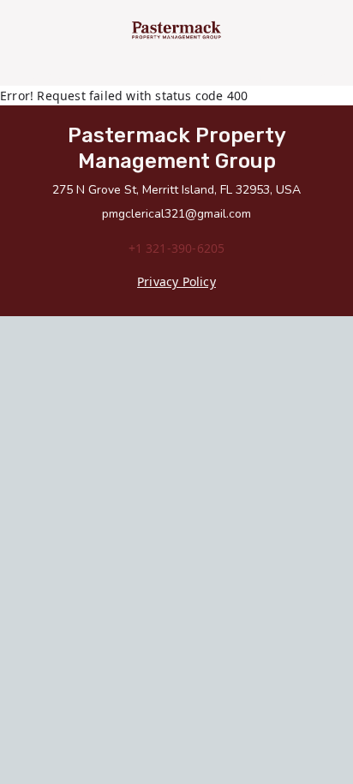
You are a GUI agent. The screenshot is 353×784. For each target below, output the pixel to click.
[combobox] (127, 77)
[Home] (177, 30)
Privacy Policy (176, 281)
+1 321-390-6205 (177, 248)
